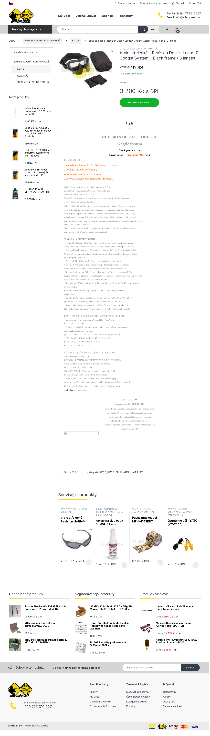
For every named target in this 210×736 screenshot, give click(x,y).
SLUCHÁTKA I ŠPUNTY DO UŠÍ (33, 82)
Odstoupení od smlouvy (155, 3)
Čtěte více (88, 562)
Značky (94, 691)
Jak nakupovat (86, 15)
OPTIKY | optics (115, 512)
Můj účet (196, 3)
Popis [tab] (129, 123)
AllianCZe (16, 725)
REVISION (137, 67)
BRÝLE (75, 40)
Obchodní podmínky (100, 701)
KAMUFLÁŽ (149, 512)
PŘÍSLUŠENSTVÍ (104, 515)
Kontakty (126, 15)
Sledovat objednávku (137, 691)
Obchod (180, 3)
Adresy (167, 696)
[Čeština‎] (11, 3)
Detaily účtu (169, 701)
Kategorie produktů (136, 701)
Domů (12, 40)
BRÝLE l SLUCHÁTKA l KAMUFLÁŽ (42, 40)
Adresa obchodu (126, 3)
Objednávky (169, 691)
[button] (111, 51)
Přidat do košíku (141, 102)
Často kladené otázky (138, 696)
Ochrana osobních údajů (103, 706)
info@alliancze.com (183, 17)
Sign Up (190, 667)
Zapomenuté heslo (173, 706)
